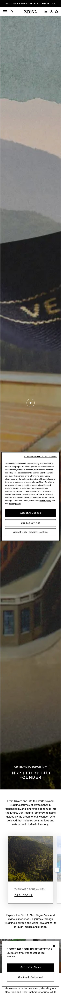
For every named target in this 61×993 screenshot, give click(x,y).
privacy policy (14, 504)
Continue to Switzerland (30, 977)
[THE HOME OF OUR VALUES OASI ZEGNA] (30, 859)
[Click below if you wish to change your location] (54, 946)
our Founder (41, 816)
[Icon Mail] (46, 11)
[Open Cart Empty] (56, 11)
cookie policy (45, 500)
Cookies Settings (30, 523)
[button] (13, 12)
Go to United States (30, 967)
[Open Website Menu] (5, 12)
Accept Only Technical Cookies (30, 532)
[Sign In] (51, 11)
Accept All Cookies (30, 513)
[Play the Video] (31, 403)
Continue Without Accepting (40, 457)
